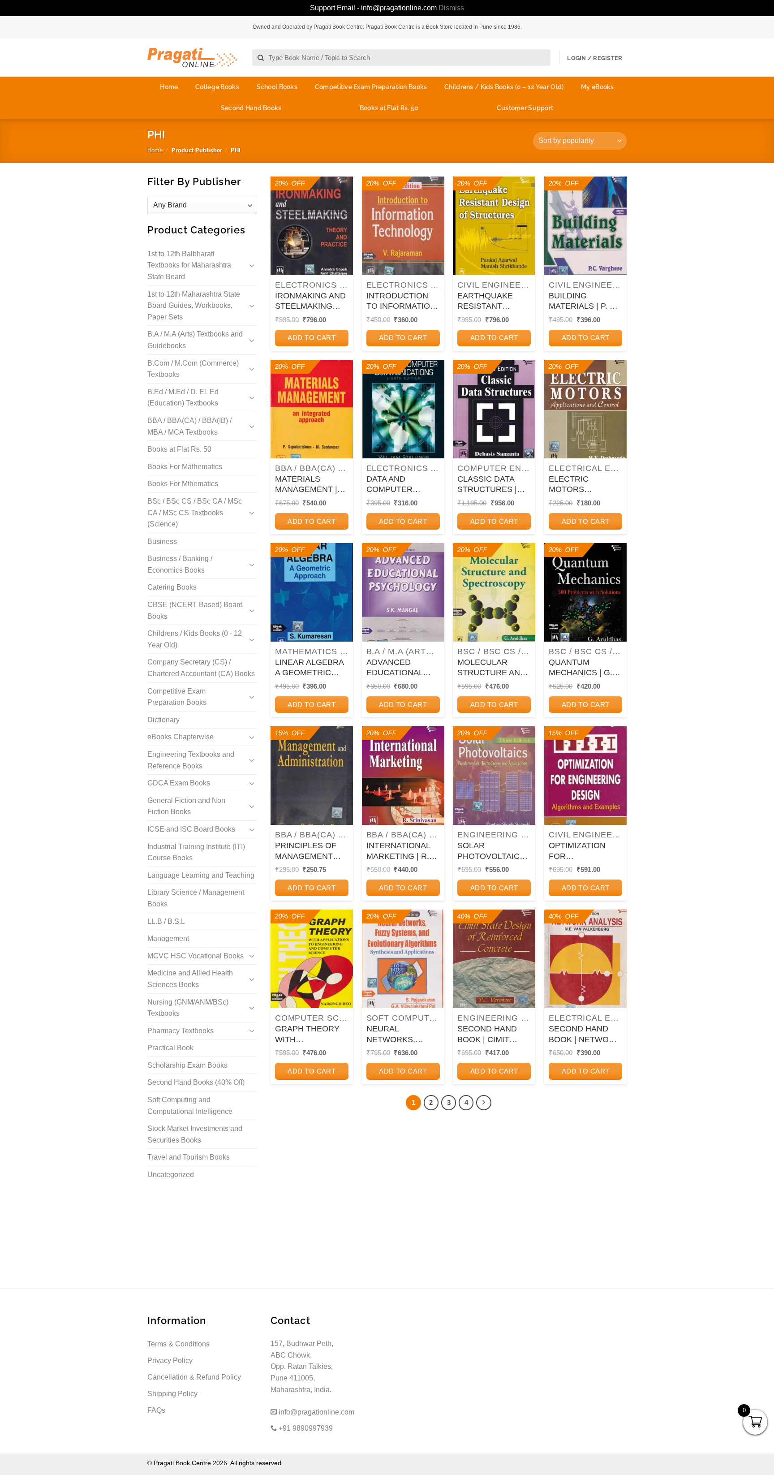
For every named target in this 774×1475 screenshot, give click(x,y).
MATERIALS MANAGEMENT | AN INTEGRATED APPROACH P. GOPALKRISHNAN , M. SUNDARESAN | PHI (311, 484)
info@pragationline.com (315, 1412)
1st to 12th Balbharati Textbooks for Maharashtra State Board (189, 265)
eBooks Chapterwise (180, 737)
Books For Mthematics (182, 483)
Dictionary (163, 720)
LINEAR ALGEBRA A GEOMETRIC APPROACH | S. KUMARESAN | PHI (310, 668)
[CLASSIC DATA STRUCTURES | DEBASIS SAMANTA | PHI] (494, 409)
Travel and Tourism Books (188, 1157)
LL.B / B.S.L (166, 921)
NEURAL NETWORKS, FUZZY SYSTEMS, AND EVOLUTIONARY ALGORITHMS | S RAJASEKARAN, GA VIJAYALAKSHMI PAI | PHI (400, 1034)
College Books (217, 87)
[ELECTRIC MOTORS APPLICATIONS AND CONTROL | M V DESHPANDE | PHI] (585, 409)
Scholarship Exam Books (187, 1065)
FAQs (156, 1410)
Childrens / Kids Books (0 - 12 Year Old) (194, 639)
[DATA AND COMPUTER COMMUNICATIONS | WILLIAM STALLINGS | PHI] (403, 409)
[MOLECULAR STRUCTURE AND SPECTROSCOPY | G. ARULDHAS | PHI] (494, 592)
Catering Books (172, 587)
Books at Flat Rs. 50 (389, 108)
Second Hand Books (251, 108)
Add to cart (311, 337)
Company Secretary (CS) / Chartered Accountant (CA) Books (201, 667)
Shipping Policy (172, 1393)
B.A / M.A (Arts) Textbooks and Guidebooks (195, 339)
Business (162, 541)
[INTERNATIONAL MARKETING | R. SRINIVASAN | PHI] (403, 775)
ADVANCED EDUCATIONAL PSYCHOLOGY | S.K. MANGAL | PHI (402, 668)
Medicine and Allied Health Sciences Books (190, 978)
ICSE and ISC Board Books (191, 829)
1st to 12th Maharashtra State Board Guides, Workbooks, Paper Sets (193, 305)
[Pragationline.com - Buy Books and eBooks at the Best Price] (192, 57)
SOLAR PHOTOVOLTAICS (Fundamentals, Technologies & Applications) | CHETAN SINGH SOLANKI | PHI (491, 851)
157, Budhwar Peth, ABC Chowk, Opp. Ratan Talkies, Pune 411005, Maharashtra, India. (302, 1366)
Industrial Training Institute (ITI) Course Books (196, 852)
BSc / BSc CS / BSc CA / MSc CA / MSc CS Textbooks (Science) (194, 512)
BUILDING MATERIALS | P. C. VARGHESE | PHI (583, 301)
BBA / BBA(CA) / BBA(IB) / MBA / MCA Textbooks (189, 426)
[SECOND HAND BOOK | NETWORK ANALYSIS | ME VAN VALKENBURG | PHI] (585, 959)
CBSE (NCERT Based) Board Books (195, 610)
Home (169, 87)
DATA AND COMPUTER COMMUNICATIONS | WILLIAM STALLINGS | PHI (403, 484)
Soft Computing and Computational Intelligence (189, 1105)
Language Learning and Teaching (200, 875)
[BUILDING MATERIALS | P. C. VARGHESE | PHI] (585, 226)
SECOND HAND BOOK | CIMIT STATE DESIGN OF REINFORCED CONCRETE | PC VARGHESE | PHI (493, 1034)
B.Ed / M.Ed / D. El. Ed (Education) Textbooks (183, 397)
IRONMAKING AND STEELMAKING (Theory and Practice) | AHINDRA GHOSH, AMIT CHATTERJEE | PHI (311, 301)
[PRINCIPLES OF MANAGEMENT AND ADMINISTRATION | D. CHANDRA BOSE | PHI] (312, 775)
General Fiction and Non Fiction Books (186, 806)
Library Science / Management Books (195, 898)
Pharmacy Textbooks (180, 1031)
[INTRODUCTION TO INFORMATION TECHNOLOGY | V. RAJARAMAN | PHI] (403, 226)
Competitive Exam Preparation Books (371, 87)
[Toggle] (251, 265)
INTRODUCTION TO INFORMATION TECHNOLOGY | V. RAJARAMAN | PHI (401, 301)
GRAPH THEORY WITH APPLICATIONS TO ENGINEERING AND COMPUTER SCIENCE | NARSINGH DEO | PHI (311, 1034)
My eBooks (597, 87)
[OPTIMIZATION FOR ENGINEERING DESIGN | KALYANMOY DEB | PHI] (585, 775)
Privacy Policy (170, 1360)
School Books (277, 87)
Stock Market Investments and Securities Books (194, 1134)
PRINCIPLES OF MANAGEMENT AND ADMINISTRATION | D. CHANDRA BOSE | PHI (311, 851)
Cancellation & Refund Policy (194, 1377)
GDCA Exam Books (178, 783)
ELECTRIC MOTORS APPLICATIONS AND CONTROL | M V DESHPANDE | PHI (584, 484)
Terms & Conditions (178, 1344)
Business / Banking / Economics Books (179, 564)
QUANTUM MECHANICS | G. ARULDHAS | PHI (581, 668)
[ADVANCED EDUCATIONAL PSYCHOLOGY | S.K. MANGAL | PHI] (403, 592)
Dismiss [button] (451, 8)
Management (168, 938)
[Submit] (261, 58)
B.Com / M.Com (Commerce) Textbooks (193, 369)
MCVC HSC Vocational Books (195, 956)
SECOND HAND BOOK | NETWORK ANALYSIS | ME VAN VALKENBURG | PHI (585, 1034)
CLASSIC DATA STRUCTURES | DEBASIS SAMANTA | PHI (487, 484)
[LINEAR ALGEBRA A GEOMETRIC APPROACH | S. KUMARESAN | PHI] (312, 592)
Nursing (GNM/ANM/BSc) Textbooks (187, 1008)
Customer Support (525, 108)
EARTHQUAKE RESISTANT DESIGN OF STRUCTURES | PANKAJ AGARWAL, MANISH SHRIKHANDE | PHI (493, 301)
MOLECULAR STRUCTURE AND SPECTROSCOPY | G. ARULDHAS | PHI (493, 668)
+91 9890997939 (305, 1428)
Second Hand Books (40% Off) (196, 1082)
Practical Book (170, 1048)
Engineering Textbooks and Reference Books (190, 760)
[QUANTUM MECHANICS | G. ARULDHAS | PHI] (585, 592)
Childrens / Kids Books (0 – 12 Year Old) (503, 87)
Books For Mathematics (184, 466)
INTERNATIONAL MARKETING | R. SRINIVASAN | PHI (400, 851)
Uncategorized (170, 1174)
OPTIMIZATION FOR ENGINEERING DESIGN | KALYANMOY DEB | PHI (585, 851)
